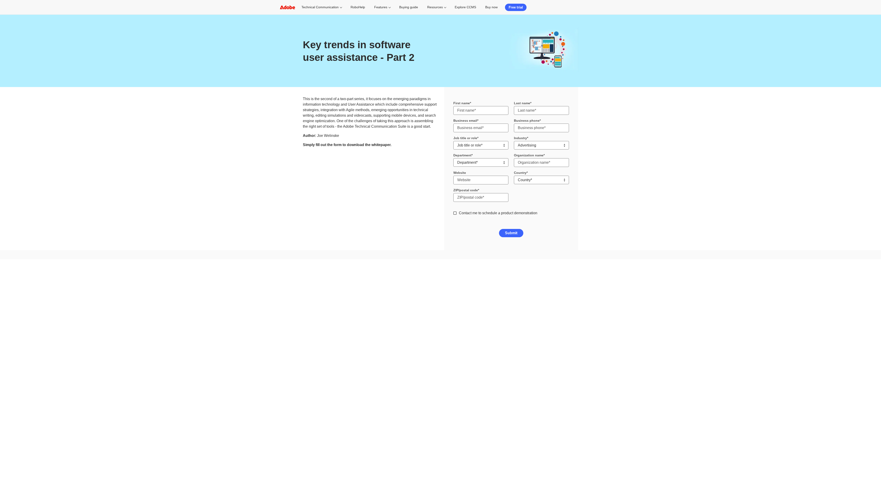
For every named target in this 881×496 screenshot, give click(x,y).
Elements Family (285, 309)
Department (462, 155)
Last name (522, 103)
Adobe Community (453, 280)
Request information (510, 274)
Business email (465, 120)
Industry (520, 138)
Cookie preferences (500, 366)
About (556, 274)
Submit (511, 233)
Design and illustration (289, 284)
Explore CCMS (465, 7)
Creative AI (282, 272)
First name (461, 103)
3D (277, 303)
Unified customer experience (349, 284)
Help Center (449, 267)
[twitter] (330, 366)
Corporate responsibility (568, 298)
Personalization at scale (346, 272)
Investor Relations (564, 305)
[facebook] (314, 366)
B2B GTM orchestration (345, 297)
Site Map (579, 366)
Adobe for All (561, 329)
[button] (290, 366)
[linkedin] (338, 366)
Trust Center (560, 317)
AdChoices (599, 366)
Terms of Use (477, 366)
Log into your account (566, 267)
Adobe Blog (560, 336)
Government (394, 280)
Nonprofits (392, 274)
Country (520, 173)
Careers (558, 280)
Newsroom (559, 292)
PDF (278, 297)
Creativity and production (346, 290)
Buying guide (408, 7)
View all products (286, 321)
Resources (435, 7)
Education (392, 267)
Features (380, 7)
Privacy (461, 366)
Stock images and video (290, 315)
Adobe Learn (450, 286)
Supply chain (561, 311)
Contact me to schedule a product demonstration (498, 213)
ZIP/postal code (465, 190)
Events (557, 286)
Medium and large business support (463, 292)
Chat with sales (506, 267)
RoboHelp (358, 7)
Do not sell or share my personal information (543, 366)
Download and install (455, 274)
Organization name (529, 155)
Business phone (527, 120)
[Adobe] (287, 7)
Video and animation (288, 290)
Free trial (516, 7)
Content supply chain (344, 278)
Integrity (558, 323)
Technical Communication (320, 7)
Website (459, 173)
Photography (283, 278)
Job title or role (465, 138)
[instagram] (322, 366)
